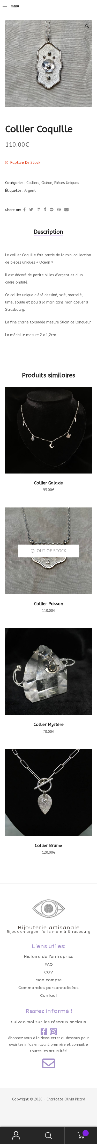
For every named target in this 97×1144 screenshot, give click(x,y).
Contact (48, 995)
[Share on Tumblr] (45, 209)
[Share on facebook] (24, 209)
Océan (46, 183)
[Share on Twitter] (31, 209)
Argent (30, 190)
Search (48, 1135)
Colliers (32, 183)
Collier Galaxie (48, 483)
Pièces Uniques (66, 183)
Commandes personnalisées (48, 987)
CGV (48, 972)
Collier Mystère (49, 724)
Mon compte (48, 980)
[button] (87, 26)
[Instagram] (53, 1031)
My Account (16, 1135)
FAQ (48, 964)
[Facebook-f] (44, 1031)
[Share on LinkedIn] (38, 209)
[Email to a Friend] (66, 209)
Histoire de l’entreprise (48, 956)
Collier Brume (48, 845)
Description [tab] (48, 232)
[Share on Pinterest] (59, 209)
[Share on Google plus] (52, 209)
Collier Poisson (48, 603)
